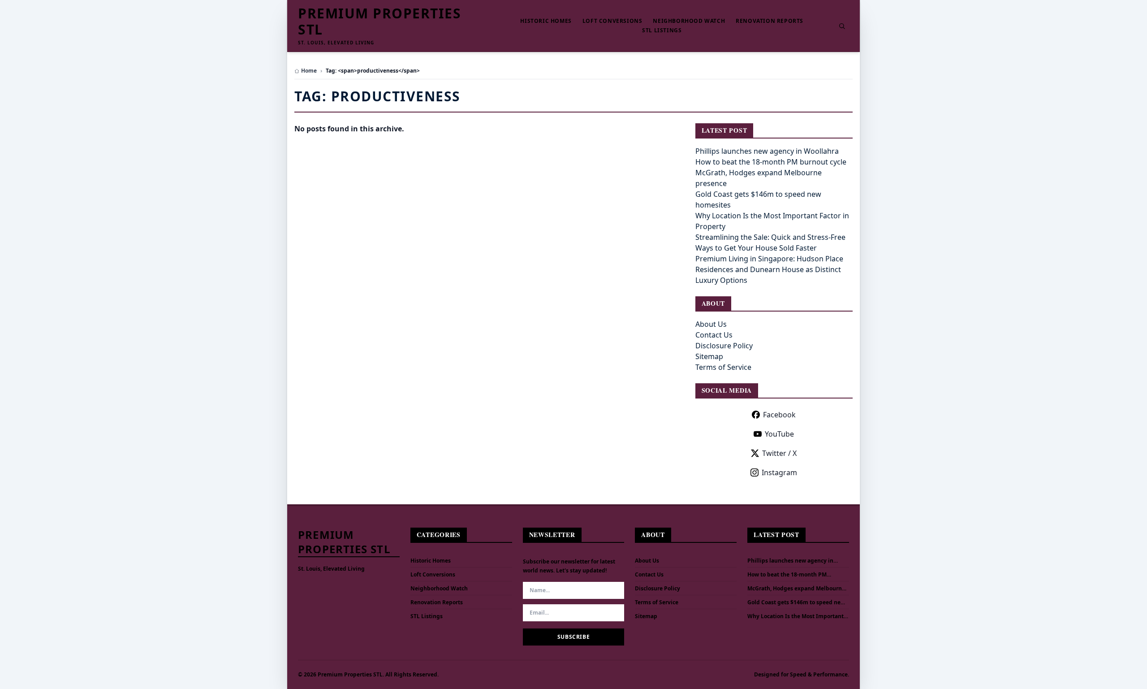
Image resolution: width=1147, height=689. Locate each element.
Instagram (779, 472)
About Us (711, 324)
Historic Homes (545, 21)
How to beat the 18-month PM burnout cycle (770, 162)
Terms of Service (723, 367)
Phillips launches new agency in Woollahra (767, 151)
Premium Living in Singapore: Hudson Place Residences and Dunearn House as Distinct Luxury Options (769, 269)
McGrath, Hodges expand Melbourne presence (796, 588)
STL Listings (661, 30)
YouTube (779, 434)
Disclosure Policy (724, 346)
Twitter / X (779, 453)
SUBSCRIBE (573, 637)
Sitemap (709, 356)
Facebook (779, 415)
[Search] (842, 26)
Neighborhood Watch (689, 21)
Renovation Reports (769, 21)
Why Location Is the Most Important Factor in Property (795, 616)
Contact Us (714, 335)
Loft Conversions (612, 21)
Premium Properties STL (379, 21)
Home (309, 70)
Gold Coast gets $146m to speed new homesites (796, 602)
